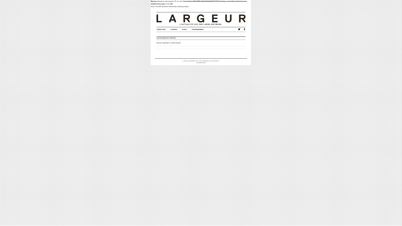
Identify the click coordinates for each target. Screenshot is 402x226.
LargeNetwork (201, 62)
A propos (174, 29)
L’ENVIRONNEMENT (198, 29)
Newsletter (161, 29)
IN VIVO (184, 29)
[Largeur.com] (201, 19)
